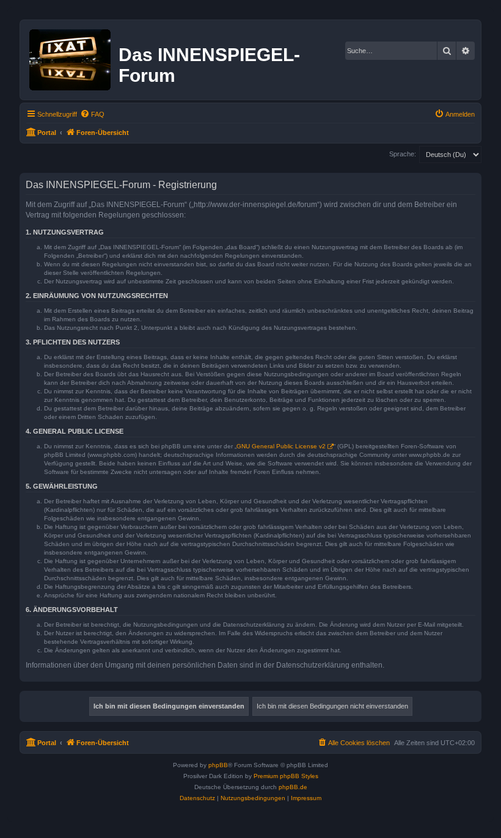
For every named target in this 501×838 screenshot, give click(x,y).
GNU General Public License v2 (281, 446)
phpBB (218, 765)
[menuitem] (92, 114)
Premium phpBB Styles (286, 776)
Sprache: (402, 154)
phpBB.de (293, 787)
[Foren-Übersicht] (71, 57)
